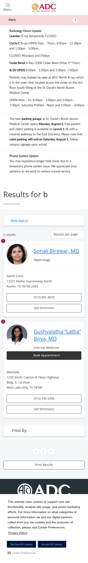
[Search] (75, 6)
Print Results (44, 465)
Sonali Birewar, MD (56, 250)
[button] (22, 552)
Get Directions (44, 308)
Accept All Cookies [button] (52, 544)
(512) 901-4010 (44, 297)
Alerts (42, 20)
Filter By (19, 430)
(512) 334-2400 (44, 398)
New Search (19, 220)
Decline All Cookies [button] (21, 544)
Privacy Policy (17, 533)
